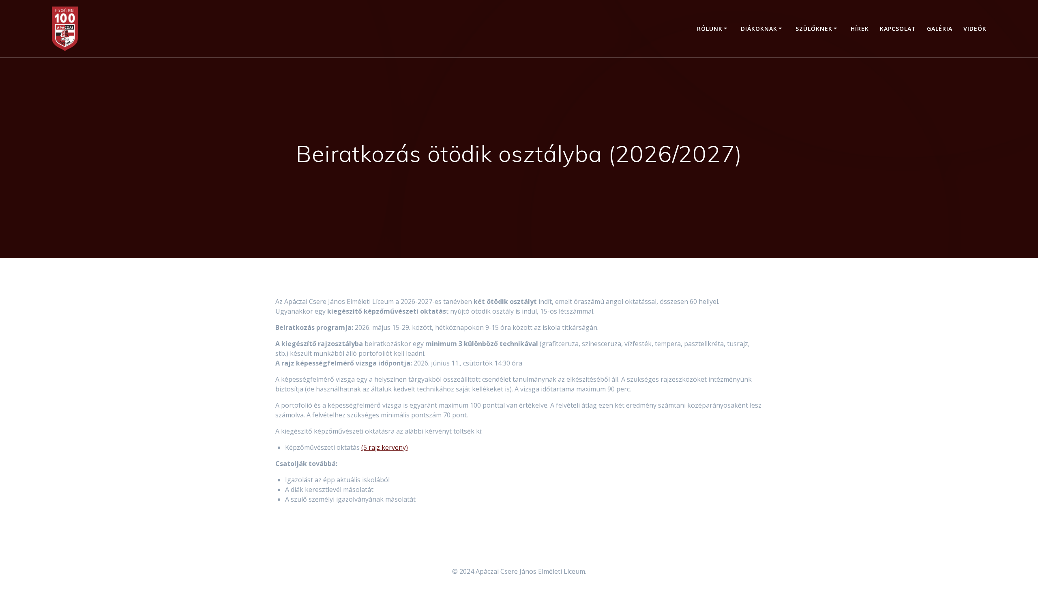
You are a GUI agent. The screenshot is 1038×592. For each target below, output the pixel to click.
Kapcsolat (898, 28)
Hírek (860, 28)
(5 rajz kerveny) (384, 447)
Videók (975, 28)
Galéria (939, 28)
